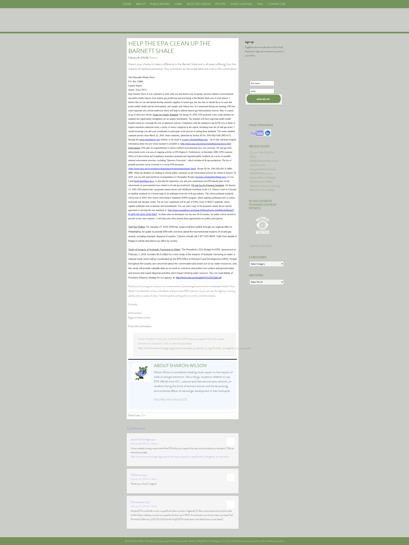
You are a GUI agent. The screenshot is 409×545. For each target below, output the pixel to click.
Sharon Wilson (188, 365)
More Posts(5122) (177, 399)
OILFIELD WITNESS (261, 246)
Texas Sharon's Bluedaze (234, 20)
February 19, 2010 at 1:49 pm (144, 506)
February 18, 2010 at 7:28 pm (144, 479)
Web (162, 399)
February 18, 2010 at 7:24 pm (144, 443)
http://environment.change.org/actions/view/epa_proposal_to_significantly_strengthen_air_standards (194, 348)
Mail (156, 399)
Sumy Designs (226, 541)
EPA (143, 415)
